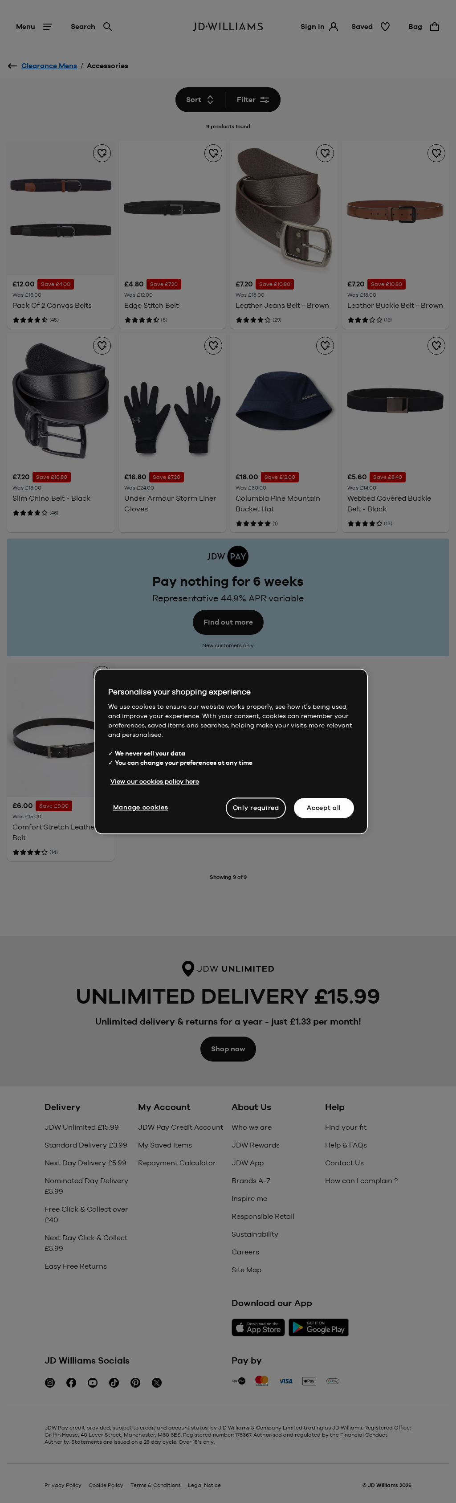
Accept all (324, 807)
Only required (256, 807)
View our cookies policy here (154, 781)
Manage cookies (140, 807)
